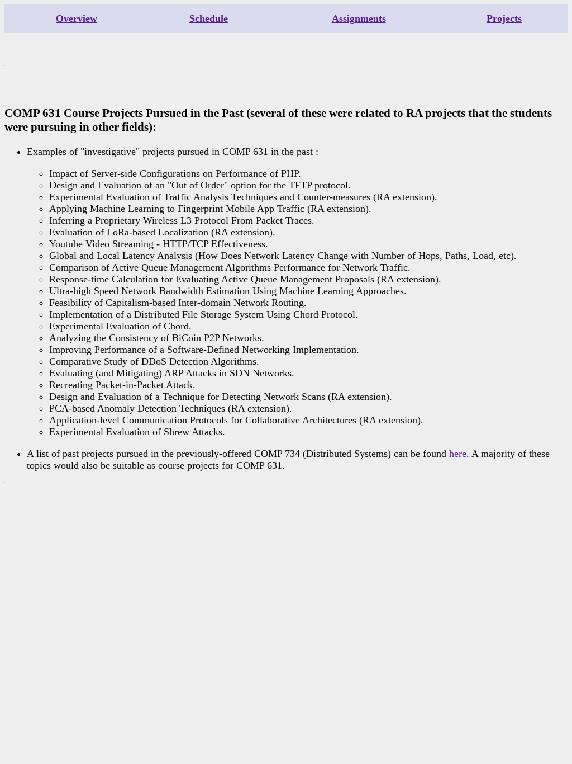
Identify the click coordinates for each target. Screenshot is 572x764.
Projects (504, 18)
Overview (76, 18)
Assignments (359, 18)
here (457, 453)
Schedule (208, 18)
